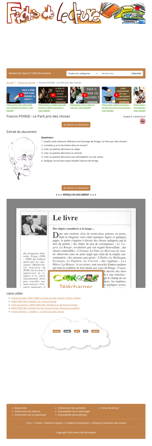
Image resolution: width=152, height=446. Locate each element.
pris (85, 331)
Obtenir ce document (77, 124)
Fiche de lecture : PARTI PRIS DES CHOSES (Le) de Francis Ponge (44, 304)
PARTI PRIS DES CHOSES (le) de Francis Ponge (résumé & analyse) (45, 308)
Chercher (136, 73)
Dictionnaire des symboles (72, 407)
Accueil (10, 82)
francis (56, 331)
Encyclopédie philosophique (72, 414)
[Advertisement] (76, 46)
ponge (67, 331)
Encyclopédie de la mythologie (74, 411)
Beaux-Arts (20, 407)
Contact (38, 422)
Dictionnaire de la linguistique (30, 414)
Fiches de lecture (26, 82)
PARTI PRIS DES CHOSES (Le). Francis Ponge (34, 301)
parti (77, 331)
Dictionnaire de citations (27, 411)
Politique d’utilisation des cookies (109, 422)
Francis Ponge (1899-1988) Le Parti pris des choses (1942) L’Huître (46, 297)
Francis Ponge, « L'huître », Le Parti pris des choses (37, 311)
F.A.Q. (29, 422)
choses (95, 331)
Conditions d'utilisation (77, 422)
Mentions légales (54, 422)
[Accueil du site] (76, 11)
